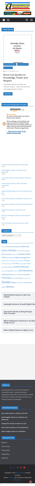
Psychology (18, 278)
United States (28, 282)
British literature (25, 251)
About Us (4, 442)
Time (22, 282)
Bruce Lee (16, 71)
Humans (3, 271)
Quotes (6, 282)
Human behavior (21, 266)
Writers (10, 286)
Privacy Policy (5, 450)
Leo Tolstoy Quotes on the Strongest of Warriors (16, 178)
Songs (18, 282)
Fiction (27, 260)
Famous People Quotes (10, 64)
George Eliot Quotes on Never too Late (13, 210)
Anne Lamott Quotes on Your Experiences (14, 427)
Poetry (13, 278)
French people (23, 263)
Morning (16, 274)
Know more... (18, 399)
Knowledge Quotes (23, 64)
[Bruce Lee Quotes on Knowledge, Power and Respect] (17, 49)
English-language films (23, 257)
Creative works (24, 254)
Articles (12, 250)
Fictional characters (6, 263)
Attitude (19, 251)
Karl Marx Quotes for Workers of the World (14, 165)
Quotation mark (27, 278)
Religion (14, 282)
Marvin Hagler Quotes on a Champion (13, 431)
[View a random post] (31, 20)
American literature (13, 246)
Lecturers (16, 271)
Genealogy (4, 267)
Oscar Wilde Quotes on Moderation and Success (16, 198)
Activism (3, 246)
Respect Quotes (8, 67)
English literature (5, 260)
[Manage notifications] (30, 481)
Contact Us (4, 458)
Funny (29, 263)
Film (13, 263)
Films (17, 263)
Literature (27, 270)
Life (20, 270)
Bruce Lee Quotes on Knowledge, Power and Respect (15, 77)
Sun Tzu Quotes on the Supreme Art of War (15, 223)
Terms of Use (5, 446)
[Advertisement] (17, 361)
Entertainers (13, 260)
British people (6, 254)
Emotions (11, 257)
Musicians (26, 274)
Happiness (10, 267)
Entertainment (20, 260)
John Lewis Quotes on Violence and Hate (14, 413)
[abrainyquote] (3, 20)
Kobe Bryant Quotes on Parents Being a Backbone (17, 204)
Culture (4, 257)
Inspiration (9, 271)
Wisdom (3, 287)
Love (3, 274)
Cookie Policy (5, 454)
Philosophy (6, 277)
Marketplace (10, 274)
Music (21, 274)
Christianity (15, 254)
